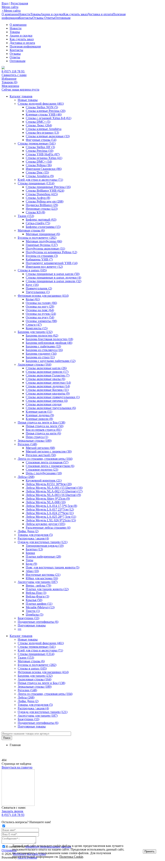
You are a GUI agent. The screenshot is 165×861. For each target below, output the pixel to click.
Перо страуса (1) (37, 437)
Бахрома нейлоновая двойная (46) (49, 342)
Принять (149, 851)
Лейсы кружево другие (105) (45, 524)
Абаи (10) (32, 571)
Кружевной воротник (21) (44, 480)
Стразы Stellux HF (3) (40, 147)
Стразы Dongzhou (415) (42, 194)
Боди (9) (31, 563)
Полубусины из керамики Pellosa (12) (51, 252)
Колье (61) (33, 299)
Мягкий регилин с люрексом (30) (49, 451)
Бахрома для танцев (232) (35, 332)
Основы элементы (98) (41, 321)
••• (19, 629)
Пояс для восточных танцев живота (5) (52, 567)
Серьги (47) (34, 324)
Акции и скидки (52, 14)
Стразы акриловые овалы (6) (45, 379)
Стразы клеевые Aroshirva (43, 129)
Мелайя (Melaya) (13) (40, 607)
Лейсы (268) (26, 477)
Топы (29, 560)
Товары (35, 14)
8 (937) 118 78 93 (13, 71)
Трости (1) (33, 611)
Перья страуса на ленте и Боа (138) (41, 422)
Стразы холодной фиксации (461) (41, 103)
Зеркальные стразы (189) (35, 440)
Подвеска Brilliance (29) (42, 205)
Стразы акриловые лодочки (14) (48, 386)
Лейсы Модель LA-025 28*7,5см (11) (51, 516)
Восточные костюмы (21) (43, 574)
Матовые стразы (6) (31, 230)
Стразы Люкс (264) (39, 125)
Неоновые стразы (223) (42, 208)
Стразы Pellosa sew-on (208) (44, 201)
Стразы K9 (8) (35, 212)
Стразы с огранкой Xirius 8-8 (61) (48, 118)
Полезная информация (25, 46)
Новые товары (28, 100)
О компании (10, 14)
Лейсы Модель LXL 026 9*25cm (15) (51, 520)
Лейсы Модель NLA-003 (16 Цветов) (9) (53, 495)
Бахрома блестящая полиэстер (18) (49, 339)
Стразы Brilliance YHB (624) (45, 190)
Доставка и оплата (100, 14)
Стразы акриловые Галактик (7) (47, 375)
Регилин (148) (27, 444)
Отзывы (38, 18)
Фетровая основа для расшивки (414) (43, 295)
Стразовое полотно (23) (42, 469)
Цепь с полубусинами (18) (44, 473)
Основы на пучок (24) (41, 313)
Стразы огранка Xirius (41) (44, 158)
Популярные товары (32, 625)
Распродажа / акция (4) (33, 538)
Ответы (49, 18)
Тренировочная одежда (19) (45, 545)
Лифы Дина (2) (28, 531)
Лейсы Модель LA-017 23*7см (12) (50, 509)
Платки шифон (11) (39, 603)
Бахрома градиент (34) (41, 353)
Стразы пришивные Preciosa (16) (48, 187)
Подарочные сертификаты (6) (38, 621)
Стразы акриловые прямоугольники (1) (53, 397)
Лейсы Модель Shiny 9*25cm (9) (48, 498)
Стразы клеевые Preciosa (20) (45, 111)
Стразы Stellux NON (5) (42, 107)
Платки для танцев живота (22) (47, 589)
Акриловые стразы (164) (34, 364)
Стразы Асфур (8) (38, 197)
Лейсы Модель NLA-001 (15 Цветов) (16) (54, 487)
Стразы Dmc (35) (37, 172)
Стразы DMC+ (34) (39, 161)
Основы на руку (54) (40, 317)
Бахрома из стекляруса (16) (44, 350)
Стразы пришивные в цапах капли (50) (52, 274)
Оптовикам (62, 18)
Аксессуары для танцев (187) (38, 582)
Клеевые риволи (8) (39, 419)
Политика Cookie (71, 856)
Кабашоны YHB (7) (39, 259)
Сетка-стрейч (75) (38, 223)
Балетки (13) (34, 549)
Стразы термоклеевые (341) (37, 143)
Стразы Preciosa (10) (39, 150)
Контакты (25, 18)
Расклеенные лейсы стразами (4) (48, 527)
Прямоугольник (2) (39, 288)
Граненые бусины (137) (42, 245)
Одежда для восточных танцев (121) (42, 542)
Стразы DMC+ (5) (38, 121)
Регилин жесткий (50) (41, 455)
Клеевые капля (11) (39, 411)
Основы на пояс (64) (40, 310)
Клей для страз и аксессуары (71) (40, 179)
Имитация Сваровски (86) (44, 169)
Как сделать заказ (75, 14)
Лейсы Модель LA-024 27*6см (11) (50, 513)
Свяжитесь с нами (14, 75)
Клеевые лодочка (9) (40, 415)
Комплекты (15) (36, 328)
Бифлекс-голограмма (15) (43, 226)
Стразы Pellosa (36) (39, 165)
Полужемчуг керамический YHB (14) (51, 263)
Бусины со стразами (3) (42, 255)
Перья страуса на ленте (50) (44, 426)
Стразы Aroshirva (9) (40, 176)
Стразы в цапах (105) (32, 270)
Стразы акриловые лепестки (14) (48, 382)
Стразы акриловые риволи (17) (47, 371)
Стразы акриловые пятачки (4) (47, 400)
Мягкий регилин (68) (40, 448)
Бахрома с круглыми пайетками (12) (50, 361)
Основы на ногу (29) (40, 306)
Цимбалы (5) (34, 614)
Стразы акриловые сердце (44, 404)
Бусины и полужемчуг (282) (37, 237)
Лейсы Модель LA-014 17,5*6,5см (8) (51, 506)
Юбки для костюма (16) (42, 578)
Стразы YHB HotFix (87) (43, 154)
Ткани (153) (26, 216)
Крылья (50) (34, 600)
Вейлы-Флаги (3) (37, 596)
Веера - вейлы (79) (38, 585)
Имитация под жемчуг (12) (44, 266)
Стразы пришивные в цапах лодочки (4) (53, 277)
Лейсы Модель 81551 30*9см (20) (49, 484)
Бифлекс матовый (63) (41, 219)
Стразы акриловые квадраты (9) (48, 393)
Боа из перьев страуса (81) (43, 429)
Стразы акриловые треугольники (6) (51, 408)
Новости (24, 14)
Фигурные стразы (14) (41, 140)
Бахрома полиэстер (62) (42, 335)
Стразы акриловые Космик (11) (47, 390)
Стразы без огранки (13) (42, 132)
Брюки (30, 553)
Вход (5, 3)
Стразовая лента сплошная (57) (47, 462)
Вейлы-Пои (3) (36, 592)
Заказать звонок (12, 811)
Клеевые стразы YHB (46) (44, 114)
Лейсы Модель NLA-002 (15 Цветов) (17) (54, 491)
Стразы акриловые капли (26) (46, 368)
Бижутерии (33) (28, 618)
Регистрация (19, 3)
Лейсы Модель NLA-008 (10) (46, 502)
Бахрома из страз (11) (40, 357)
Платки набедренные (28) (43, 556)
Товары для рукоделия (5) (35, 534)
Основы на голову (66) (41, 303)
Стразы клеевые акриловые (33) (48, 136)
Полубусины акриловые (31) (45, 248)
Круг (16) (32, 284)
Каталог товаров (21, 96)
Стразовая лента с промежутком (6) (50, 466)
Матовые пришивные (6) (43, 234)
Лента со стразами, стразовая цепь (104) (45, 458)
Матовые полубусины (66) (44, 241)
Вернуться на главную (17, 767)
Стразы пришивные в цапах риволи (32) (53, 281)
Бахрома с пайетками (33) (43, 346)
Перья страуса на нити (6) (43, 433)
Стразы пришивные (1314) (36, 183)
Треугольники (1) (38, 292)
